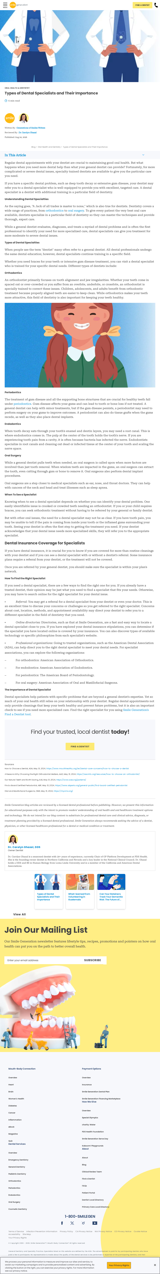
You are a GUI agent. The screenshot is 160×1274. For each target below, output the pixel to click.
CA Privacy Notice (83, 1231)
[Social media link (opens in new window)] (62, 1223)
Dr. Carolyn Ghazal (28, 132)
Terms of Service (16, 1231)
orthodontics (55, 210)
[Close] (155, 1264)
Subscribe (92, 960)
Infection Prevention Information (41, 1231)
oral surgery (76, 210)
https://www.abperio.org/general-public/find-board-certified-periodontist (91, 785)
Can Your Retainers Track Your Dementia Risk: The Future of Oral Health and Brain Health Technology (111, 897)
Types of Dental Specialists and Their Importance (48, 897)
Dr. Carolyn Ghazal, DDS (24, 847)
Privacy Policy (66, 1231)
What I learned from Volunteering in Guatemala (79, 897)
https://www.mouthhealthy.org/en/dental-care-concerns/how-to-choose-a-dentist (87, 768)
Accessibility (14, 1234)
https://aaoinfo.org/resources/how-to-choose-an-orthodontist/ (108, 774)
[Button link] (156, 5)
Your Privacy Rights (17, 1237)
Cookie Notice (140, 1231)
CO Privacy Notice (122, 1231)
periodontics (22, 403)
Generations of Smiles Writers (31, 128)
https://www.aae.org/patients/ (71, 779)
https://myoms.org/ (63, 791)
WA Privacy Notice (103, 1231)
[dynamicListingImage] (49, 882)
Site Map (27, 1234)
